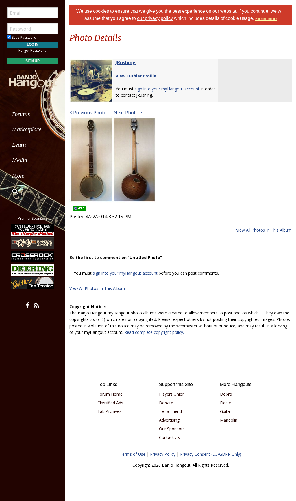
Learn (19, 144)
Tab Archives (109, 411)
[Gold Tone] (33, 283)
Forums (21, 114)
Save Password (23, 37)
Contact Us (169, 437)
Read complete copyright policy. (154, 332)
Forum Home (110, 394)
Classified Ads (110, 402)
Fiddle (225, 402)
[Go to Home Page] (33, 79)
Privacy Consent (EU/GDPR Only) (210, 454)
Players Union (172, 394)
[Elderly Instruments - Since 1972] (33, 243)
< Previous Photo (88, 112)
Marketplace (26, 129)
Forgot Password (32, 50)
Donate (166, 402)
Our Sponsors (172, 428)
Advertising (169, 420)
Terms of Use (132, 454)
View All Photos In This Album (264, 230)
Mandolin (228, 420)
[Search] (11, 191)
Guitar (225, 411)
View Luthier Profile (136, 76)
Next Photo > (127, 112)
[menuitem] (32, 114)
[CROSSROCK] (33, 256)
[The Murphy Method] (33, 229)
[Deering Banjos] (33, 270)
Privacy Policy (162, 454)
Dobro (226, 394)
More (18, 175)
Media (19, 160)
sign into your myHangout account (167, 89)
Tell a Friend (170, 411)
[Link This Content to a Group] (79, 206)
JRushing (126, 62)
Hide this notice (266, 19)
